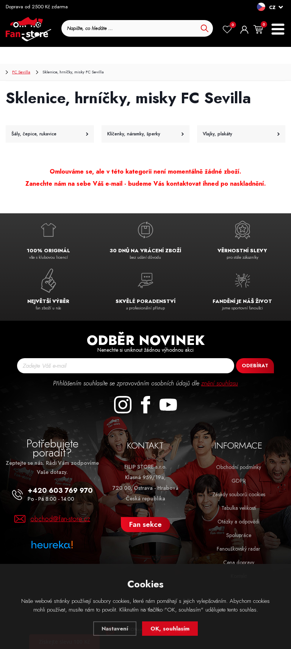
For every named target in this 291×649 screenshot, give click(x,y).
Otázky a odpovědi (238, 521)
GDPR (239, 480)
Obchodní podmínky (238, 467)
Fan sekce (145, 524)
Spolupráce (238, 535)
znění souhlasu (219, 383)
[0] (227, 29)
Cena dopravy (238, 562)
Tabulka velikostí (238, 508)
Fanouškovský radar (238, 549)
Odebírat (255, 365)
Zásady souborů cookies (238, 494)
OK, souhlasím (169, 628)
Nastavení (115, 628)
